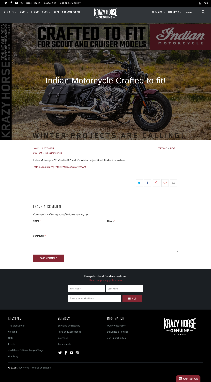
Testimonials (64, 344)
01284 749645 (33, 3)
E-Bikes (35, 12)
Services (157, 12)
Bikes (22, 12)
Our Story (13, 356)
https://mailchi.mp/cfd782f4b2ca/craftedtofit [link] (60, 167)
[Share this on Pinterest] (156, 183)
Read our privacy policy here (105, 280)
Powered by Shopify (40, 367)
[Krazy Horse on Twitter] (5, 3)
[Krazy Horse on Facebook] (10, 3)
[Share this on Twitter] (139, 183)
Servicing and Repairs (69, 325)
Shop (57, 12)
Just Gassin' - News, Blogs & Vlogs (25, 350)
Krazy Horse (22, 367)
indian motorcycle (53, 153)
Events (11, 344)
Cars (45, 12)
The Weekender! (71, 12)
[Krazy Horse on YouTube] (16, 3)
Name (37, 221)
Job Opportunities (116, 338)
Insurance (63, 338)
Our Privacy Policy (70, 3)
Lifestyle (174, 12)
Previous (162, 148)
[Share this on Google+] (164, 183)
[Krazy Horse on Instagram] (21, 3)
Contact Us (50, 3)
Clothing (12, 331)
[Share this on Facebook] (147, 183)
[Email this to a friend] (173, 183)
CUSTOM (37, 153)
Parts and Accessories (69, 331)
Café (10, 338)
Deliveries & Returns (117, 331)
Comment (39, 236)
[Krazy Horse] (105, 15)
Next (173, 148)
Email (111, 221)
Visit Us (9, 12)
